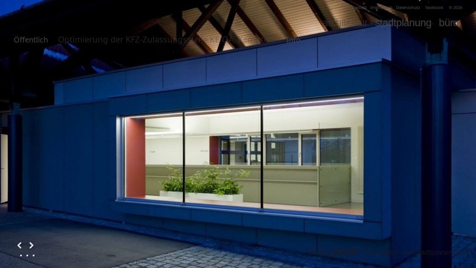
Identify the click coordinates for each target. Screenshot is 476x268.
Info (293, 40)
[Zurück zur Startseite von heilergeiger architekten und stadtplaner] (387, 252)
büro (449, 22)
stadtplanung (403, 22)
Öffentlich (31, 40)
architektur (344, 22)
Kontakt (359, 7)
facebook (434, 7)
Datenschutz (408, 7)
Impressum (381, 7)
